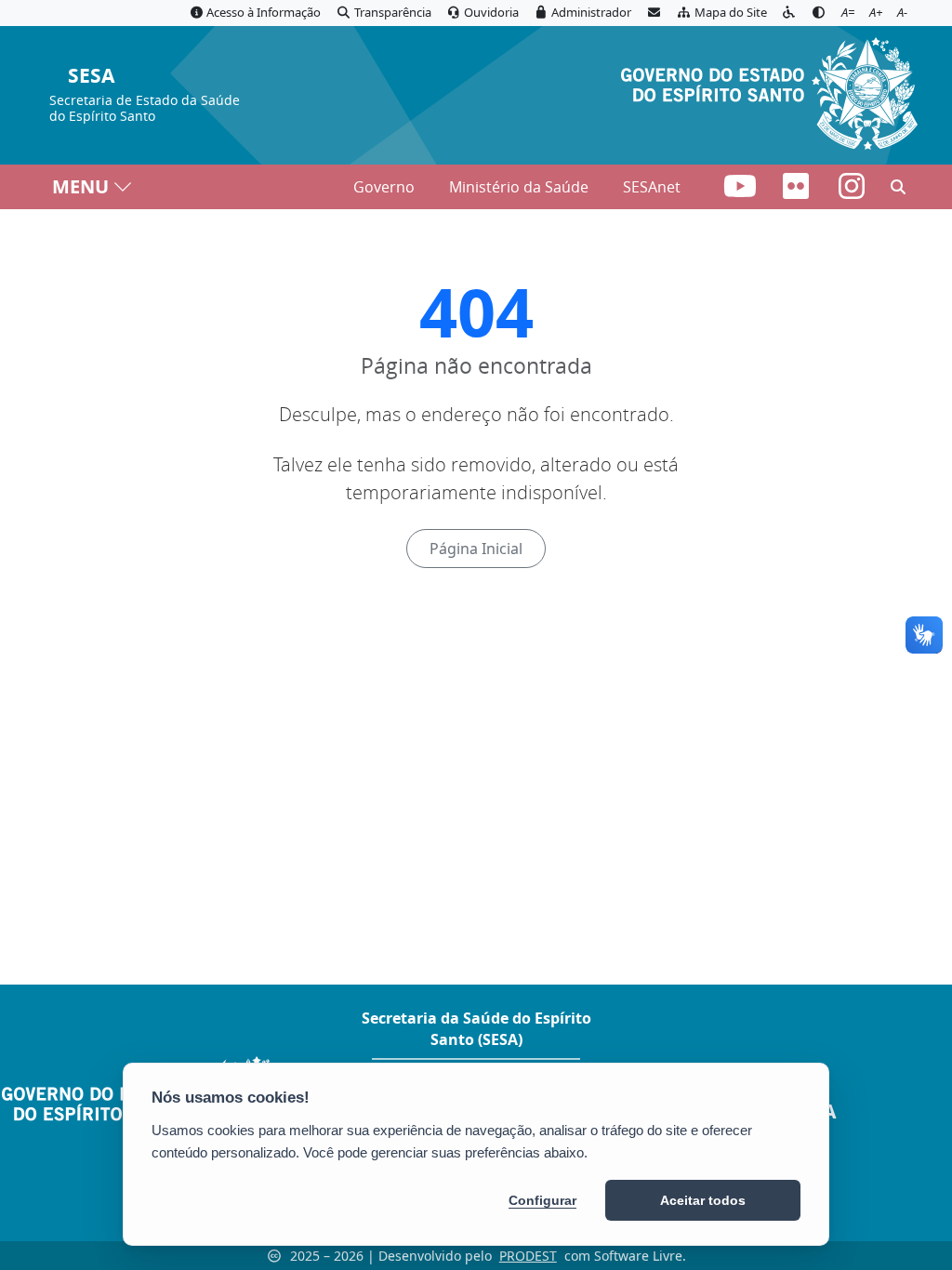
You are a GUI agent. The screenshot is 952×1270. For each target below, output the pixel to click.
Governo (384, 187)
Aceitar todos (703, 1200)
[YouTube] (741, 191)
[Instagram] (851, 191)
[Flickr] (797, 191)
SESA (91, 76)
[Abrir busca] (898, 187)
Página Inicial (476, 548)
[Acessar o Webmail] (653, 13)
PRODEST (528, 1255)
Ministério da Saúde (518, 187)
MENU (80, 186)
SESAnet (652, 187)
